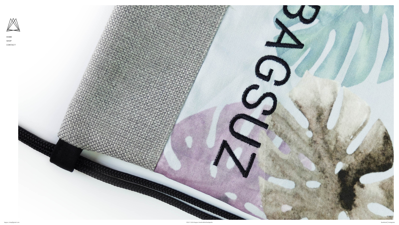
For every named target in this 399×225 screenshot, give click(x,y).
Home (9, 37)
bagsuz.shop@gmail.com (11, 222)
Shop (9, 41)
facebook (384, 222)
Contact (11, 45)
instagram (391, 222)
